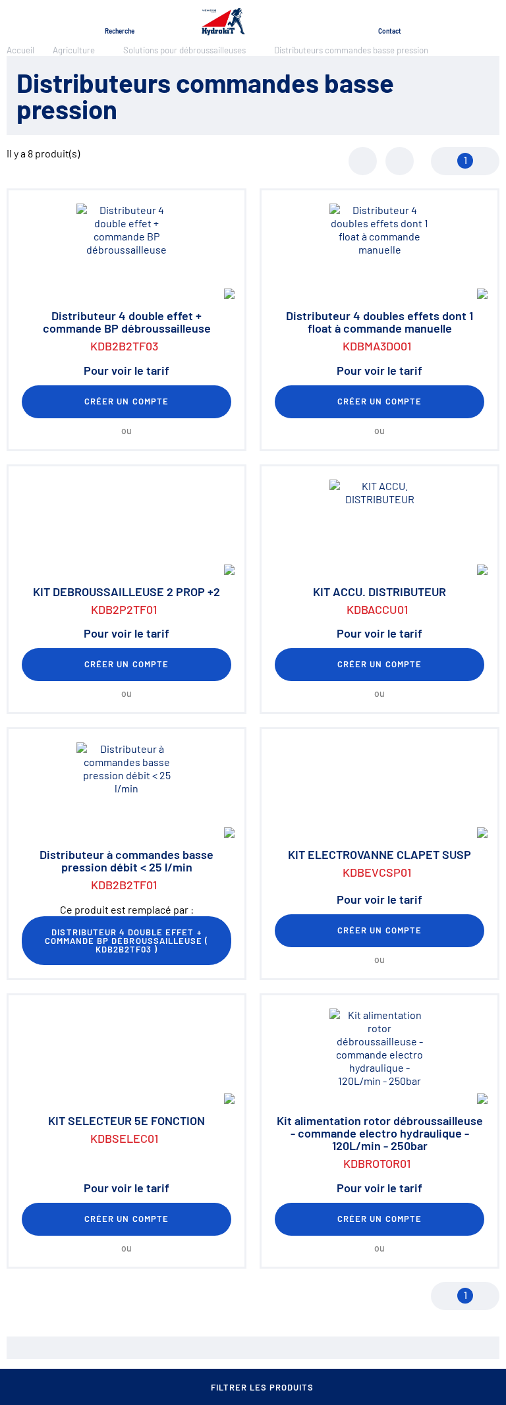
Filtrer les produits (262, 1387)
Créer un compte (126, 401)
